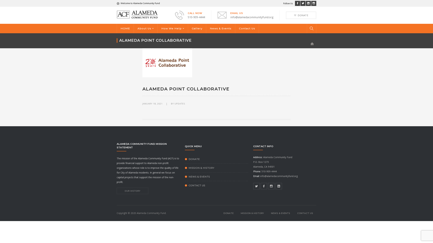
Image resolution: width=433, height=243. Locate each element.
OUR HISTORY (132, 190)
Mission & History (201, 167)
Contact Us (247, 28)
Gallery (197, 28)
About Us (144, 28)
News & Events (220, 28)
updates (180, 103)
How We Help (171, 28)
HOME (125, 28)
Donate (194, 159)
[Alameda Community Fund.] (137, 14)
